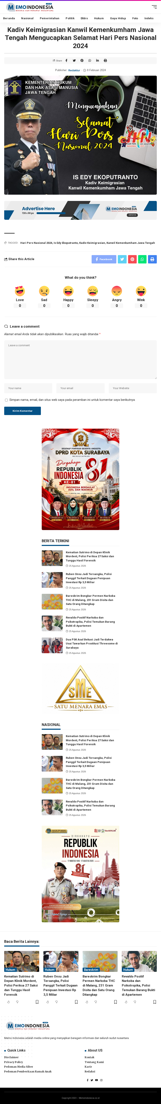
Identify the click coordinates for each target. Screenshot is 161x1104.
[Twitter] (92, 1080)
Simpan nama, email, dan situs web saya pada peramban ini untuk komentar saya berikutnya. (72, 400)
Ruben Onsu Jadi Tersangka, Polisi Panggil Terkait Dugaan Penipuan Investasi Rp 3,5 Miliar (89, 578)
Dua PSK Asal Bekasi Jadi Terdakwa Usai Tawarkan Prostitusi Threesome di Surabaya (92, 643)
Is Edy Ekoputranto (66, 242)
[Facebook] (88, 1080)
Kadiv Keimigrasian (92, 242)
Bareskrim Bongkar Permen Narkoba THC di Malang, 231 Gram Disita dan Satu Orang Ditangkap (90, 600)
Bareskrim (91, 969)
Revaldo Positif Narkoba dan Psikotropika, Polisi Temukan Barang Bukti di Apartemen (90, 621)
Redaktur (74, 70)
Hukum (10, 969)
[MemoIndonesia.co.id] (29, 7)
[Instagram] (101, 1080)
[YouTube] (96, 1080)
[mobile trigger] (153, 7)
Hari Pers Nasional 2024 (36, 242)
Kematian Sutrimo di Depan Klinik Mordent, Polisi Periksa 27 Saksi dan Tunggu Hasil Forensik (90, 556)
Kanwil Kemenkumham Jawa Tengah (130, 242)
